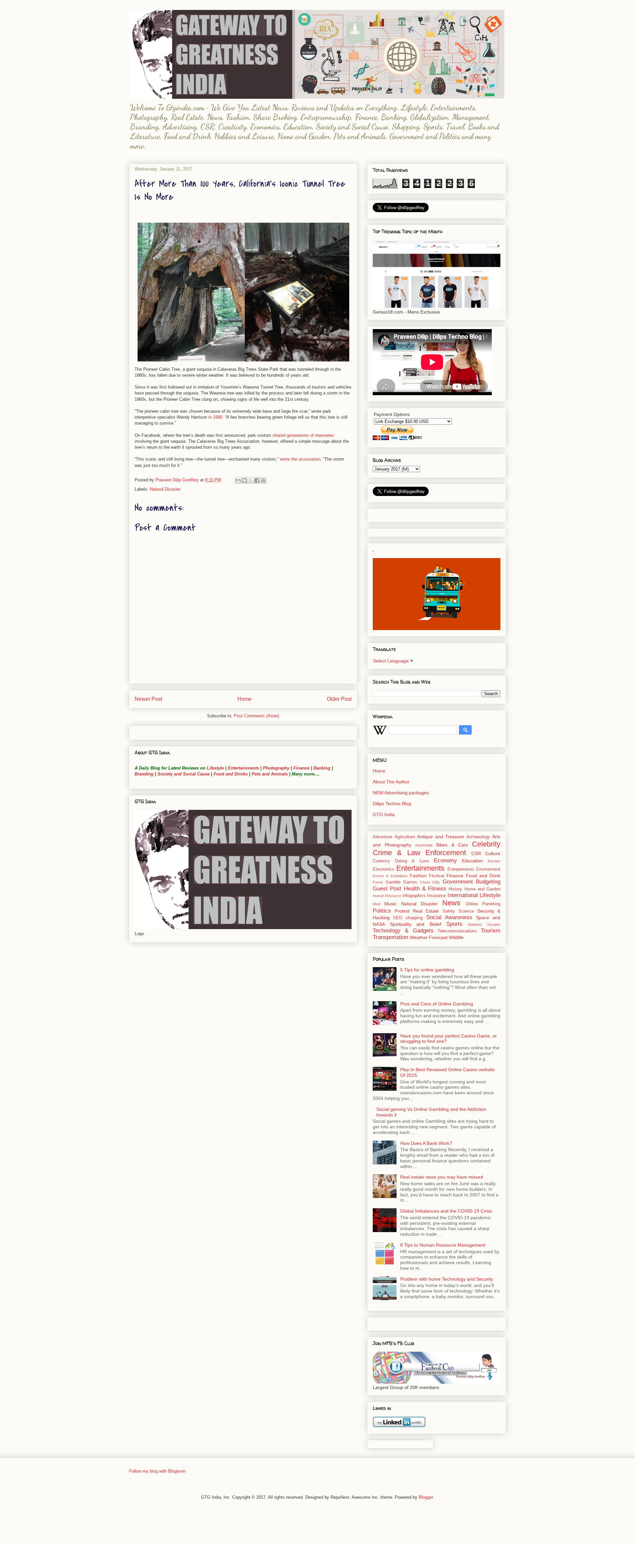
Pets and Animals (270, 774)
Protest (402, 911)
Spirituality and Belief (415, 924)
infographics (414, 895)
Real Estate (426, 911)
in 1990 (215, 417)
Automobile (424, 845)
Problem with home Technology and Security (446, 1279)
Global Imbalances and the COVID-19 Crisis (446, 1211)
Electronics (383, 869)
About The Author (391, 781)
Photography (276, 768)
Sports (454, 924)
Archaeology (478, 837)
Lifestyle (216, 768)
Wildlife (456, 937)
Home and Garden (482, 889)
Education (472, 860)
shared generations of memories (303, 435)
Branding (144, 774)
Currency (381, 861)
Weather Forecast (428, 937)
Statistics (475, 924)
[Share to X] (250, 480)
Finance (301, 768)
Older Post (339, 699)
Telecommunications (457, 931)
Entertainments (243, 768)
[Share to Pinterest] (263, 480)
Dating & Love (412, 861)
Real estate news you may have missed (441, 1177)
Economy (445, 860)
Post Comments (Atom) (256, 715)
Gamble (393, 882)
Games (410, 882)
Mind (376, 904)
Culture (492, 853)
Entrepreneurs (460, 869)
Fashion (418, 875)
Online (472, 904)
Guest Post (387, 888)
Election (494, 861)
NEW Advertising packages (401, 792)
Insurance (436, 895)
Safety (449, 911)
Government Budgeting (472, 882)
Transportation (390, 937)
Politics (382, 911)
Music (390, 903)
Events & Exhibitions (390, 876)
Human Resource (387, 896)
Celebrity (486, 844)
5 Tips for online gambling (427, 969)
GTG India (384, 814)
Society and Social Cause (183, 774)
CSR (476, 853)
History (455, 889)
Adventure (382, 837)
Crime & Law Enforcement (419, 852)
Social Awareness (449, 917)
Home (244, 699)
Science (466, 911)
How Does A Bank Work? (426, 1143)
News (451, 903)
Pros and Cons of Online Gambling (436, 1003)
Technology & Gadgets (403, 930)
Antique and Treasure (440, 836)
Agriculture (405, 837)
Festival (436, 876)
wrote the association (300, 459)
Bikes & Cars (452, 844)
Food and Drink (483, 875)
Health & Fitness (425, 888)
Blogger (426, 1497)
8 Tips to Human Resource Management (442, 1245)
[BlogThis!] (244, 480)
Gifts (436, 882)
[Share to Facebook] (257, 480)
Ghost (425, 882)
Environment (488, 869)
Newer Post (148, 699)
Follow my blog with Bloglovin (157, 1471)
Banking (322, 768)
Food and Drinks (231, 774)
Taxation (493, 924)
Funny (378, 882)
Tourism (490, 930)
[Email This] (238, 480)
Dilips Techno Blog (392, 803)
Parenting (491, 904)
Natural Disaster (165, 489)
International (462, 895)
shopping (414, 918)
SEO (397, 918)
